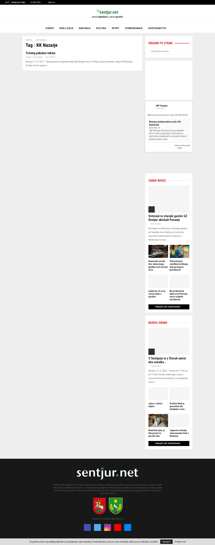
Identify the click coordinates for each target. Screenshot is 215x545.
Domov (50, 28)
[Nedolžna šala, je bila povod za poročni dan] (158, 420)
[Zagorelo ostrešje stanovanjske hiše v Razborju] (179, 420)
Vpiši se (51, 2)
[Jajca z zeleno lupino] (158, 393)
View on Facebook (182, 145)
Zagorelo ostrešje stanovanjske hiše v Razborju (179, 433)
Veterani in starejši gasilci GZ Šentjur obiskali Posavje (167, 218)
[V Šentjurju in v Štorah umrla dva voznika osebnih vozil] (168, 341)
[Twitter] (202, 2)
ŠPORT (115, 28)
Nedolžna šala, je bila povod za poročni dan (156, 433)
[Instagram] (205, 2)
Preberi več (180, 542)
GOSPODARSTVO (157, 28)
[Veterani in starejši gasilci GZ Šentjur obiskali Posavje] (168, 199)
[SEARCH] (186, 51)
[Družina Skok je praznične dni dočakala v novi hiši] (179, 393)
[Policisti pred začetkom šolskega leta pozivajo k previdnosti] (179, 251)
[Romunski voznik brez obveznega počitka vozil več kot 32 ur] (158, 251)
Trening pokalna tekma (40, 53)
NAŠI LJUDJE (66, 28)
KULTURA (101, 28)
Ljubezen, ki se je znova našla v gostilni (156, 294)
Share (179, 148)
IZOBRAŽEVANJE (133, 28)
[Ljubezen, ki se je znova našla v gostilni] (158, 281)
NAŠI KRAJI (85, 28)
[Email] (212, 2)
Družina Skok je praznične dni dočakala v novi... (178, 406)
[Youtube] (208, 2)
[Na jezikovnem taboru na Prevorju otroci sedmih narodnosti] (179, 281)
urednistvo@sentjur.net (113, 519)
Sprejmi (166, 541)
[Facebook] (198, 2)
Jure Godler (37, 57)
